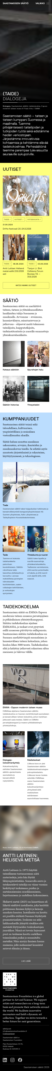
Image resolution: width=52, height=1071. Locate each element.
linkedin (5, 1060)
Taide (6, 219)
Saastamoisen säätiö (16, 3)
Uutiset (18, 219)
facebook (20, 1060)
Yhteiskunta (33, 219)
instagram (12, 1060)
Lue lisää (25, 961)
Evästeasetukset (9, 1034)
